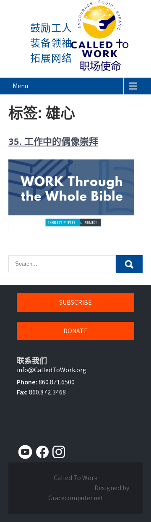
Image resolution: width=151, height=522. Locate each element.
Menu (20, 85)
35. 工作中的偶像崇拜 (53, 141)
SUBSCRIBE (75, 302)
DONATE (75, 330)
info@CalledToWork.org (51, 369)
